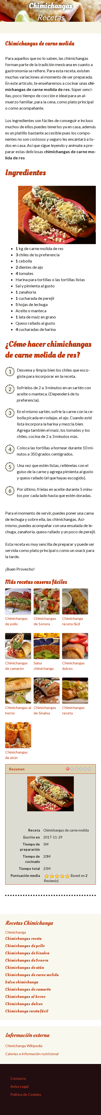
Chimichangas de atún (16, 755)
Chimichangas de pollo (16, 621)
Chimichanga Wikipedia (23, 1045)
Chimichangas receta (73, 710)
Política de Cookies (25, 1094)
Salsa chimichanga (44, 666)
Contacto (18, 1078)
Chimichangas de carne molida (32, 975)
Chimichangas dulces (73, 666)
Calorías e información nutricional (32, 1054)
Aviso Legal (19, 1086)
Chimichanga (15, 932)
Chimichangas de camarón (16, 666)
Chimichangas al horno (18, 710)
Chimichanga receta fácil (72, 621)
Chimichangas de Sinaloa (45, 710)
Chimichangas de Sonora (45, 621)
